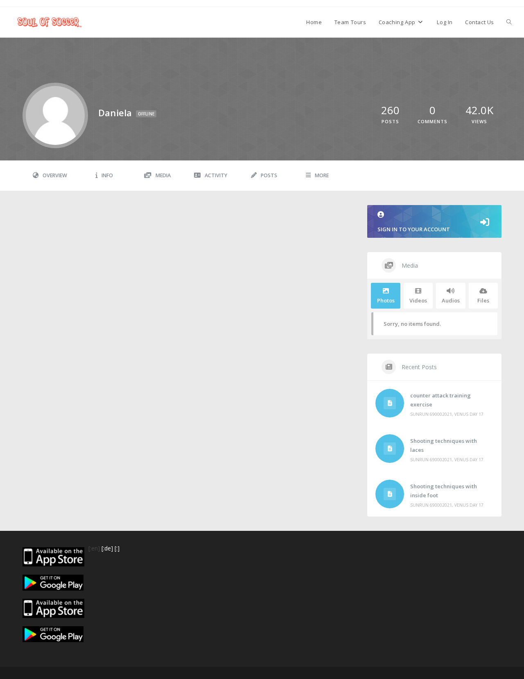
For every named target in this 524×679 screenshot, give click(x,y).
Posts (269, 175)
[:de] (107, 548)
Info (107, 175)
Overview (55, 175)
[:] (117, 548)
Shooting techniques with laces (443, 445)
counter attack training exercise (440, 400)
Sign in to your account (413, 229)
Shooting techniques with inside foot (443, 491)
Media (163, 175)
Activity (216, 175)
